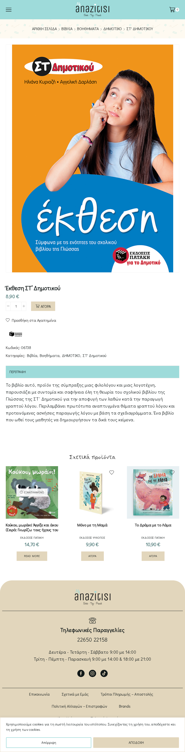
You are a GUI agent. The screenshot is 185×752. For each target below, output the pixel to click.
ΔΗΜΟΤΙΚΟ (112, 29)
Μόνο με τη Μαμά (92, 525)
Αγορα (46, 306)
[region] (92, 734)
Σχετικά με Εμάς (75, 694)
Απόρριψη (48, 742)
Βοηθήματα (88, 29)
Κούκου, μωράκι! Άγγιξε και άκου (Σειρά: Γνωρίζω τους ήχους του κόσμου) (32, 530)
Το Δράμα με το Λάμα (153, 525)
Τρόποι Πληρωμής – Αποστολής (126, 694)
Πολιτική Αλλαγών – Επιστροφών (79, 706)
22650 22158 (92, 639)
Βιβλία (67, 29)
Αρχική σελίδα (44, 29)
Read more (32, 556)
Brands (125, 706)
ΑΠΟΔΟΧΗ (136, 742)
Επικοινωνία (39, 694)
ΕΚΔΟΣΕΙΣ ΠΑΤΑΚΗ (32, 537)
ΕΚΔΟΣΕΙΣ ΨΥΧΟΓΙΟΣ (92, 537)
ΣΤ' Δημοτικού (139, 29)
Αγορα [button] (92, 556)
